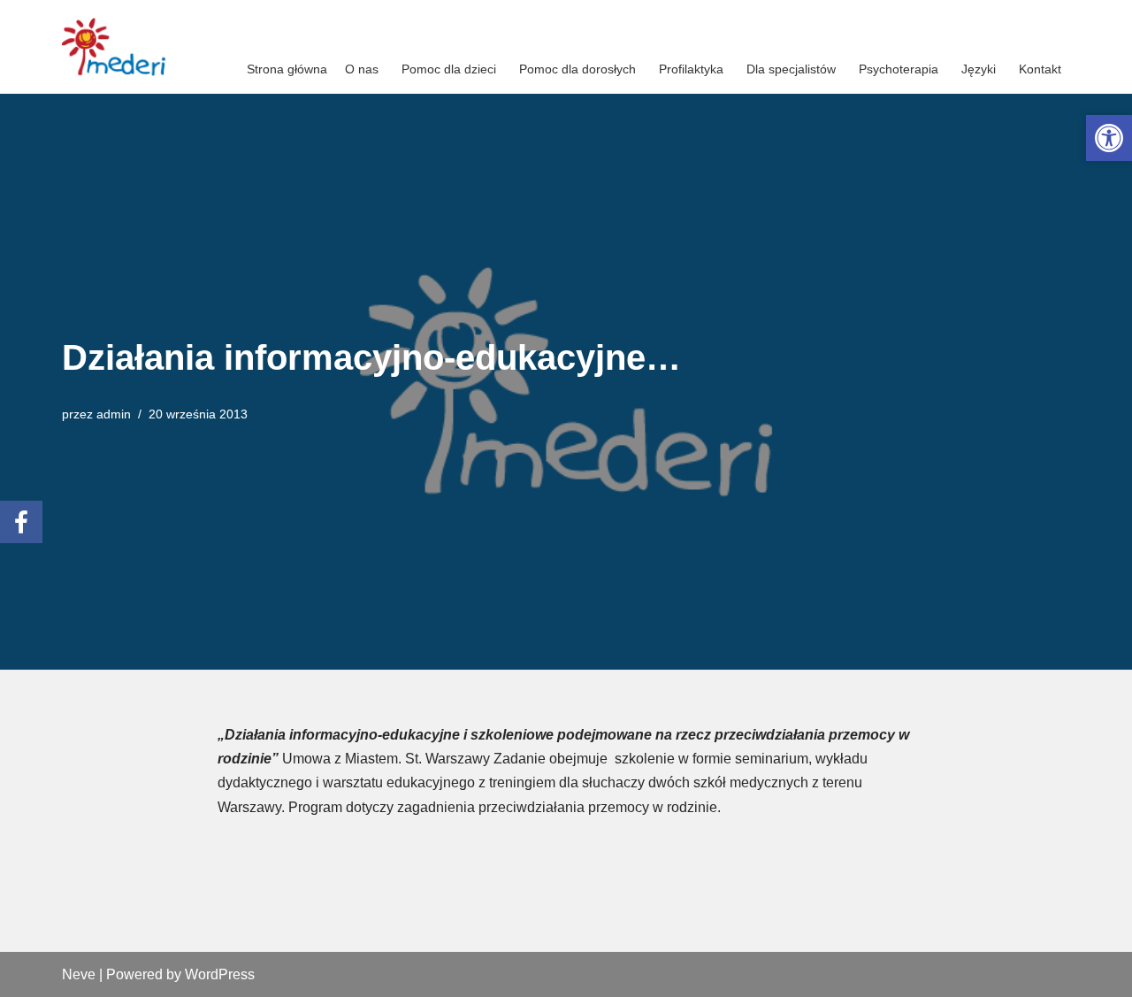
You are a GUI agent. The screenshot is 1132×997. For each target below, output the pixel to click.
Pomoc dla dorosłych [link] (577, 69)
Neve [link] (79, 974)
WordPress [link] (220, 974)
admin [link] (113, 414)
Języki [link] (978, 69)
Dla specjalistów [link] (791, 69)
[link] (1109, 138)
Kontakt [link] (1040, 69)
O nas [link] (362, 69)
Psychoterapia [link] (898, 69)
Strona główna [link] (287, 69)
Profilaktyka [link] (691, 69)
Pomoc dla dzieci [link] (449, 69)
